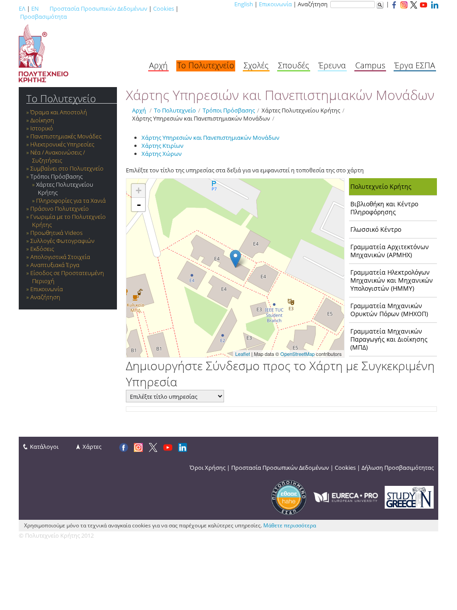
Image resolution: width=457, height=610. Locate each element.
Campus (370, 65)
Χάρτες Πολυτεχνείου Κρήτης (301, 110)
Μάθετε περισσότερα (289, 525)
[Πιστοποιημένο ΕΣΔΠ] (289, 497)
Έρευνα (332, 65)
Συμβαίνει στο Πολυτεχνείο (67, 168)
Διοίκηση (42, 120)
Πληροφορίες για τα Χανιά (71, 200)
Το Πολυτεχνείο (205, 65)
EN (35, 8)
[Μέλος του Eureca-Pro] (345, 497)
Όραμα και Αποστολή (58, 112)
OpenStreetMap (297, 353)
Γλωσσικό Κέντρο (375, 229)
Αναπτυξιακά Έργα (54, 265)
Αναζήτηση (45, 297)
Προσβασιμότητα (43, 17)
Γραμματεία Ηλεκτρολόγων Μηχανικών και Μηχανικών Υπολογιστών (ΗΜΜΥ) (391, 280)
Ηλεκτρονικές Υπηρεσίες (62, 144)
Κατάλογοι (44, 447)
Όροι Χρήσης (207, 468)
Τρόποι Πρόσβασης (56, 176)
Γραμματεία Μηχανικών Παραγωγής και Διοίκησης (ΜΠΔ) (389, 339)
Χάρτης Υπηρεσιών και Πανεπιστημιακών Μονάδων (201, 118)
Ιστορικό (41, 128)
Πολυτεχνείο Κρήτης (380, 186)
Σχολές (256, 65)
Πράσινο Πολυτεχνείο (59, 209)
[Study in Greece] (409, 497)
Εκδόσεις (42, 249)
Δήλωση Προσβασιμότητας (397, 468)
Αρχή (158, 65)
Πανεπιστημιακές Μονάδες (65, 136)
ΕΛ (22, 8)
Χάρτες (92, 447)
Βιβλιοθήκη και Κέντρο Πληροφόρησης (384, 208)
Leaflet (242, 353)
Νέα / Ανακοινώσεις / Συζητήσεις (57, 156)
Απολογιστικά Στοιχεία (60, 257)
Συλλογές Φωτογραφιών (62, 241)
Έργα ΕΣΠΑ (415, 65)
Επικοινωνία (275, 4)
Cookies (163, 8)
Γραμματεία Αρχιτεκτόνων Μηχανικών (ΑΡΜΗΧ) (389, 250)
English (243, 4)
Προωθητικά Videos (56, 233)
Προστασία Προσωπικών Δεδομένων (98, 8)
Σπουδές (293, 65)
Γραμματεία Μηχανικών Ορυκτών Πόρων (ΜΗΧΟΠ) (389, 309)
